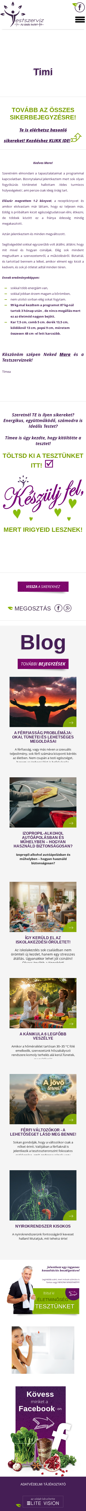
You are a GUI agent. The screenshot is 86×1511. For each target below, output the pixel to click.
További (43, 664)
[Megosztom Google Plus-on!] (67, 608)
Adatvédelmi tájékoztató (43, 1484)
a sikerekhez (43, 586)
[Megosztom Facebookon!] (58, 608)
